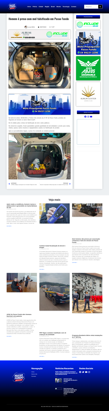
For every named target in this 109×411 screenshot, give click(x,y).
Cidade (41, 6)
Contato (73, 6)
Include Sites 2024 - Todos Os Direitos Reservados (54, 406)
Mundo (58, 6)
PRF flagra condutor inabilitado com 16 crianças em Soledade (52, 333)
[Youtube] (91, 117)
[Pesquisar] (100, 6)
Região (47, 6)
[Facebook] (85, 117)
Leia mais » (9, 226)
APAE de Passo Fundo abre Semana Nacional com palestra (19, 315)
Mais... (56, 376)
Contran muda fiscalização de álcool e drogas (70, 380)
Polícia (35, 6)
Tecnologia (66, 6)
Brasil (53, 6)
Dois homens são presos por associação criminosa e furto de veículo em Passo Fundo (86, 240)
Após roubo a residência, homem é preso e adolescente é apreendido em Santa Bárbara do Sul (22, 205)
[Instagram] (88, 117)
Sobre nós (34, 374)
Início (29, 6)
